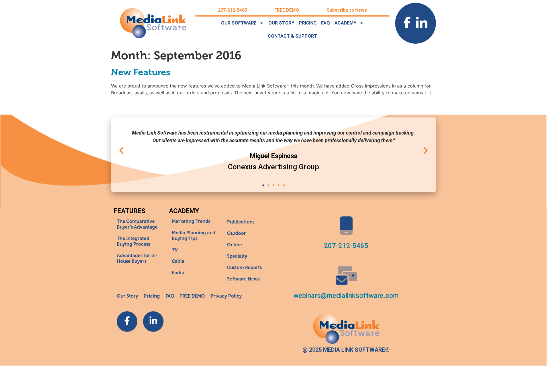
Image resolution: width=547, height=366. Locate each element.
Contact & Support (292, 36)
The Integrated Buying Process (133, 241)
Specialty (237, 256)
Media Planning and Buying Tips (193, 235)
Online (234, 244)
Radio (178, 272)
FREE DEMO (286, 10)
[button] (121, 150)
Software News (243, 279)
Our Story (281, 23)
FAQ (325, 23)
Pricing (308, 23)
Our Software (238, 23)
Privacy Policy (226, 296)
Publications (240, 222)
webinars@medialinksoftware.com (346, 296)
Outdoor (236, 233)
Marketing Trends (191, 221)
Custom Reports (244, 267)
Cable (178, 261)
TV (175, 250)
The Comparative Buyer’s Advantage (137, 224)
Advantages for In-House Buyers (137, 258)
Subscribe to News (346, 10)
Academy (345, 23)
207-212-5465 (232, 10)
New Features (140, 72)
